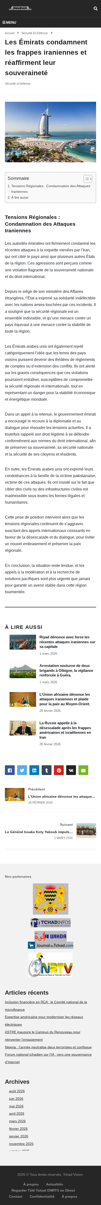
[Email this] (83, 770)
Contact (15, 1196)
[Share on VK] (71, 770)
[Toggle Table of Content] (85, 179)
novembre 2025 (21, 1144)
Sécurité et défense (18, 83)
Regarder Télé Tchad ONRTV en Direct (43, 1190)
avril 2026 (16, 1113)
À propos (31, 1184)
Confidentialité (42, 1196)
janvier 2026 (18, 1136)
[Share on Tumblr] (46, 770)
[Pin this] (59, 770)
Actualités (54, 1184)
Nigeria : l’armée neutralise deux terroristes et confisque (48, 1047)
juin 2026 (16, 1099)
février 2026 (18, 1129)
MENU (11, 22)
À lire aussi (19, 197)
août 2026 (17, 1091)
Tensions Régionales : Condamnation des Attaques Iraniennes (50, 189)
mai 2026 (16, 1106)
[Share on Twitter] (22, 770)
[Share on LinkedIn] (34, 770)
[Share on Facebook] (10, 770)
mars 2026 (17, 1121)
